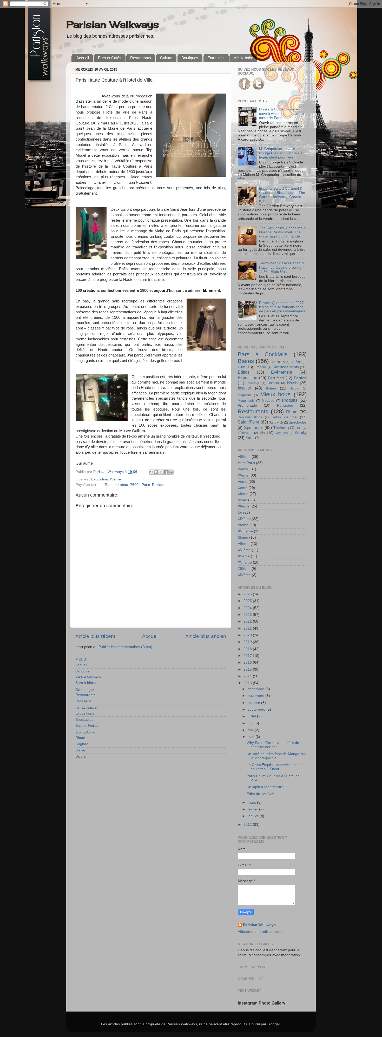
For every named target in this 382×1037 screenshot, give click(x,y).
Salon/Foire (248, 422)
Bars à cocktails (88, 676)
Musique (268, 400)
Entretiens (216, 58)
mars (252, 802)
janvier (254, 816)
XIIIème (244, 569)
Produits (289, 400)
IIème (242, 500)
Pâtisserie (83, 701)
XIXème (244, 519)
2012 (248, 825)
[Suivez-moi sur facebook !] (244, 89)
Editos (243, 372)
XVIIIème (245, 531)
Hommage (253, 383)
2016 (248, 662)
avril (251, 737)
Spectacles (84, 720)
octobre (254, 703)
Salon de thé (284, 417)
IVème (115, 479)
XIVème (244, 575)
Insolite (244, 388)
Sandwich (276, 422)
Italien (271, 388)
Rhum (80, 738)
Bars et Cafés (109, 58)
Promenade (247, 405)
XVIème (244, 550)
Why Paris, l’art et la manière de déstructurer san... (273, 745)
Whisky (301, 433)
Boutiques (189, 58)
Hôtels (292, 383)
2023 (248, 615)
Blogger (273, 1024)
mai (251, 730)
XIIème (243, 506)
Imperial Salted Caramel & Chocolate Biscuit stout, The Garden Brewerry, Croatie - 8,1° (282, 195)
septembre (257, 709)
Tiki (299, 428)
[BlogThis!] (156, 472)
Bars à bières (86, 683)
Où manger (84, 690)
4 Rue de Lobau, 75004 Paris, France (133, 485)
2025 (248, 601)
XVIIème (245, 562)
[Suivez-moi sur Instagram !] (258, 89)
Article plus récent (95, 636)
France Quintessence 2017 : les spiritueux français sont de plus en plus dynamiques (282, 307)
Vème (242, 482)
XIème (243, 494)
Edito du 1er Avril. (261, 794)
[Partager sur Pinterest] (171, 472)
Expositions (84, 713)
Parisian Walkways (112, 24)
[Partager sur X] (161, 472)
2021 (248, 628)
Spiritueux (253, 427)
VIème (243, 525)
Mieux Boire (85, 733)
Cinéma (296, 362)
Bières (80, 750)
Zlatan (250, 438)
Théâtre (279, 428)
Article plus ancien (205, 636)
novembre (256, 696)
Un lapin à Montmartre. (266, 787)
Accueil (82, 58)
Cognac (81, 744)
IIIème (243, 537)
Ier (240, 512)
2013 (248, 683)
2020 (248, 635)
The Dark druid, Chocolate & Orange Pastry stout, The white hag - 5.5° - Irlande (282, 232)
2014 (248, 676)
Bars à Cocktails (263, 354)
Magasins (245, 395)
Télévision (245, 433)
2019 (248, 642)
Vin (262, 433)
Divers (80, 756)
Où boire (82, 671)
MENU (80, 660)
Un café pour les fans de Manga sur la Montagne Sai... (276, 756)
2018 (248, 649)
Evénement (281, 372)
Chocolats (278, 362)
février (253, 809)
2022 (248, 621)
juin (251, 723)
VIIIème (244, 457)
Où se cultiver (86, 708)
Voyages (281, 433)
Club (241, 367)
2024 (248, 608)
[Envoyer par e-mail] (151, 472)
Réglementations (250, 417)
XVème (244, 556)
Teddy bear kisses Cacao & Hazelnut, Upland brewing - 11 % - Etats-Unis (281, 267)
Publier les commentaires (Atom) (125, 647)
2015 (248, 669)
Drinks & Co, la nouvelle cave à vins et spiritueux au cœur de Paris (281, 113)
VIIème (243, 544)
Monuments (246, 400)
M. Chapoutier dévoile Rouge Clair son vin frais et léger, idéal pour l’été (281, 153)
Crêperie (260, 367)
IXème (243, 475)
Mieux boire (243, 58)
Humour (273, 383)
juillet (252, 716)
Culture (166, 58)
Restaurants (140, 58)
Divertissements (286, 367)
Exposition (99, 479)
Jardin (294, 388)
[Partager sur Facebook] (166, 472)
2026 (248, 594)
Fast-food (276, 378)
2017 (248, 656)
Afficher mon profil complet (260, 932)
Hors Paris (246, 463)
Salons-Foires (86, 726)
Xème (242, 488)
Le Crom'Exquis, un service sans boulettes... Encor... (273, 767)
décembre (256, 689)
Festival (300, 378)
